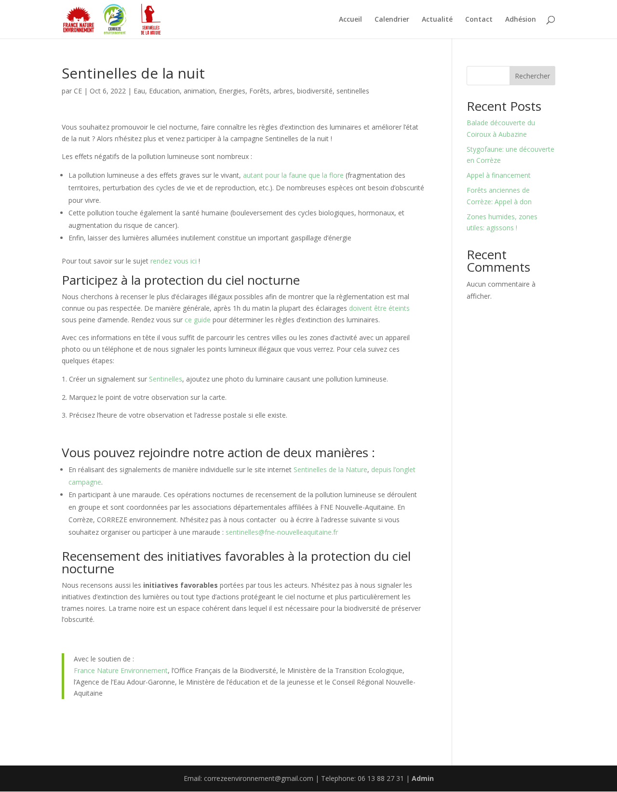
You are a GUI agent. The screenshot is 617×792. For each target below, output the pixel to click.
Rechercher (532, 75)
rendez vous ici (173, 260)
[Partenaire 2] (114, 19)
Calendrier (392, 20)
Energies (232, 90)
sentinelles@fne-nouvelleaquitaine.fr (282, 532)
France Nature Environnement (121, 670)
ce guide (198, 319)
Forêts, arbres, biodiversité (291, 90)
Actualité (437, 20)
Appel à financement (499, 175)
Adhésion (520, 20)
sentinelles (352, 90)
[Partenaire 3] (151, 19)
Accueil (350, 20)
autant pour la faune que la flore (293, 175)
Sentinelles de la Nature (330, 469)
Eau (139, 90)
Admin (423, 778)
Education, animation (182, 90)
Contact (479, 20)
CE (78, 90)
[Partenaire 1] (78, 19)
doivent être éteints (379, 308)
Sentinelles (165, 378)
